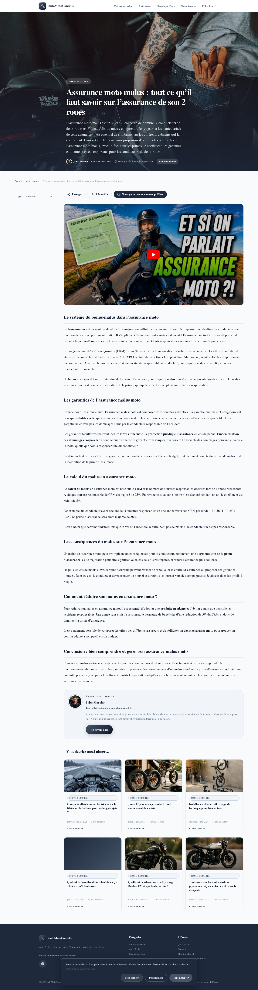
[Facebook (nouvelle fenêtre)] (43, 964)
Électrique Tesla (166, 6)
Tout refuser (132, 978)
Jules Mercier (80, 161)
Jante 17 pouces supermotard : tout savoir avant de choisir (149, 806)
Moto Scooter (188, 6)
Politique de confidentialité (80, 968)
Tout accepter (181, 978)
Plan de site (183, 963)
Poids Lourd (209, 6)
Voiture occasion (123, 6)
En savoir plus (99, 730)
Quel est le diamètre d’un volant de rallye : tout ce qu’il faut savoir (92, 884)
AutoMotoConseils (55, 981)
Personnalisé (156, 978)
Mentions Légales (187, 954)
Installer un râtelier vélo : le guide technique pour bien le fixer (209, 806)
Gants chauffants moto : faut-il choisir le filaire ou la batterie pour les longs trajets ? (92, 808)
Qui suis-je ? (184, 944)
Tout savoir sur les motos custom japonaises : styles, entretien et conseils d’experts (212, 886)
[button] (153, 254)
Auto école (145, 6)
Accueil (18, 181)
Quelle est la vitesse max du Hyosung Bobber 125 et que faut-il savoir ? (150, 884)
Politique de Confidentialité (192, 958)
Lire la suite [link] (73, 828)
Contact (182, 949)
